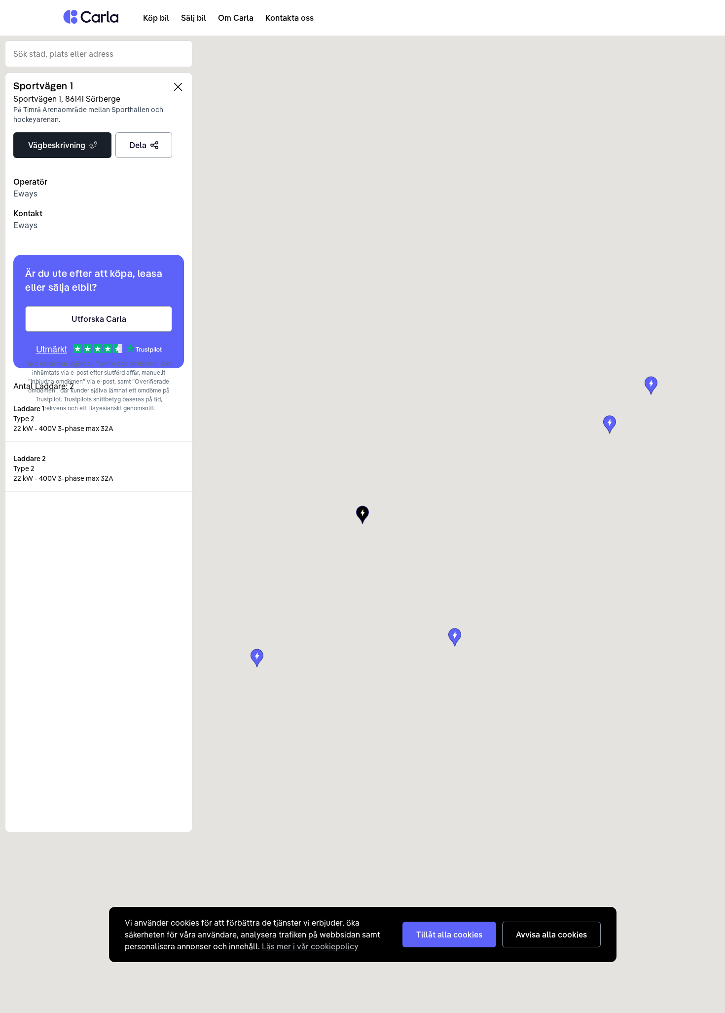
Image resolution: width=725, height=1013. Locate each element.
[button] (454, 637)
